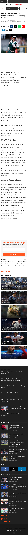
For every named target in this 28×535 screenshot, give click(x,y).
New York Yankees (21, 21)
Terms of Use (6, 521)
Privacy (4, 518)
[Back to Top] (14, 533)
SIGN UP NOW (14, 254)
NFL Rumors (10, 270)
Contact (4, 515)
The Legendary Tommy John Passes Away (12, 327)
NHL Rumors (5, 271)
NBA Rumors (20, 270)
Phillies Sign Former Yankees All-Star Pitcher (13, 314)
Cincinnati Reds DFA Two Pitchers (10, 393)
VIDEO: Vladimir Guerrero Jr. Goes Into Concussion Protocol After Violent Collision (13, 354)
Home (2, 8)
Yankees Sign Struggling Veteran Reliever (12, 341)
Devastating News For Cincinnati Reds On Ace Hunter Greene (17, 501)
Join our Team (6, 517)
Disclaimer (5, 520)
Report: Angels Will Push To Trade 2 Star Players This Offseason (16, 427)
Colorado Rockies (12, 21)
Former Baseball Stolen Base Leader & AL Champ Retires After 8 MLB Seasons (12, 285)
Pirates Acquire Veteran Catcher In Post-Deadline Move (12, 299)
